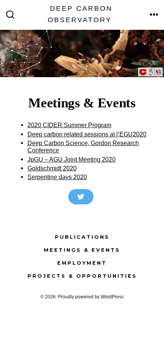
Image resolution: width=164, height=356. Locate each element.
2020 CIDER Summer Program (69, 124)
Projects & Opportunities (82, 276)
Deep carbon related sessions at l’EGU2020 (86, 134)
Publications (82, 237)
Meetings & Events (82, 250)
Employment (82, 263)
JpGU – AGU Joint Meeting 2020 (71, 159)
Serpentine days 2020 (57, 176)
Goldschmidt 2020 (52, 168)
